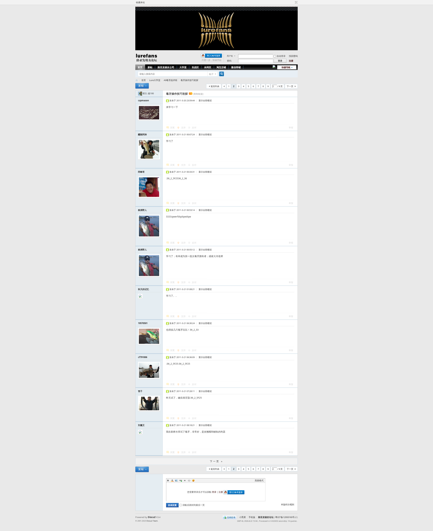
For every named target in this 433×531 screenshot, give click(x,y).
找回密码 (293, 55)
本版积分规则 (287, 504)
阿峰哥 (141, 171)
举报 (291, 127)
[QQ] (229, 517)
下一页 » (216, 461)
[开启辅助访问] (293, 2)
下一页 (290, 86)
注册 (291, 60)
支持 (183, 127)
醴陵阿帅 (142, 134)
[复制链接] (198, 93)
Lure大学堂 (154, 80)
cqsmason (143, 100)
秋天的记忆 (143, 289)
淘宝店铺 (221, 67)
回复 (172, 127)
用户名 (230, 55)
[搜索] (221, 74)
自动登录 (281, 55)
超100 (151, 93)
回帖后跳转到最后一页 (194, 504)
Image (176, 480)
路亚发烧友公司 (166, 67)
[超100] (140, 93)
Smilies (193, 480)
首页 (140, 67)
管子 (140, 391)
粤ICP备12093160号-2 (286, 517)
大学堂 (183, 67)
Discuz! (152, 517)
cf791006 (142, 357)
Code (189, 480)
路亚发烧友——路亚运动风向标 (136, 80)
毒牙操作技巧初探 (189, 80)
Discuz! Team (152, 521)
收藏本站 (140, 2)
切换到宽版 (296, 2)
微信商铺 (236, 67)
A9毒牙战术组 (170, 80)
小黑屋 (242, 517)
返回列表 (215, 86)
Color (172, 480)
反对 (194, 127)
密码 (229, 60)
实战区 (195, 67)
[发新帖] (142, 86)
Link (180, 480)
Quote (185, 480)
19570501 (142, 323)
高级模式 (259, 480)
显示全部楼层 (205, 100)
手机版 (252, 517)
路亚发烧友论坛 (266, 517)
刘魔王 (141, 425)
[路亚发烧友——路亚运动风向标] (146, 62)
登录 (214, 491)
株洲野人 (142, 210)
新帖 (150, 67)
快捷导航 (286, 67)
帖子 (211, 74)
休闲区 (207, 67)
